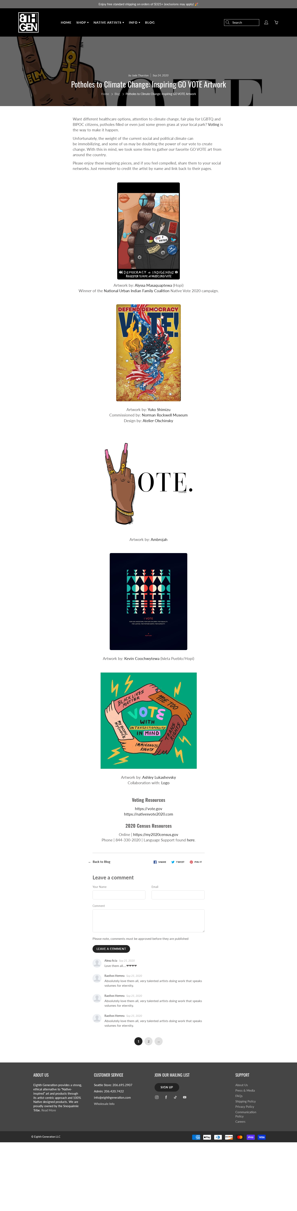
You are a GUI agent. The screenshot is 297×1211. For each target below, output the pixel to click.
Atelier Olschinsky (158, 420)
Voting (213, 124)
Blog (150, 22)
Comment (99, 905)
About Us (241, 1085)
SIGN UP (167, 1087)
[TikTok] (175, 1097)
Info (134, 22)
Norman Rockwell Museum (165, 415)
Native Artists (108, 22)
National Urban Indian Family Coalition (137, 290)
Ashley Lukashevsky (159, 777)
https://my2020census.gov (155, 834)
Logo (165, 782)
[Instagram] (156, 1097)
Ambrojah (159, 539)
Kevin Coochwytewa (141, 658)
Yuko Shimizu (159, 409)
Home (66, 22)
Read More (48, 1110)
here (191, 840)
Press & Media (245, 1090)
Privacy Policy (244, 1106)
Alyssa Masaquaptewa (153, 285)
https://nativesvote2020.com (148, 814)
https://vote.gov (148, 808)
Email (155, 886)
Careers (240, 1121)
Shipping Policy (245, 1101)
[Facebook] (166, 1097)
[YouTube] (184, 1097)
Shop (81, 22)
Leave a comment (111, 949)
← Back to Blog (99, 861)
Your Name (99, 886)
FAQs (239, 1096)
